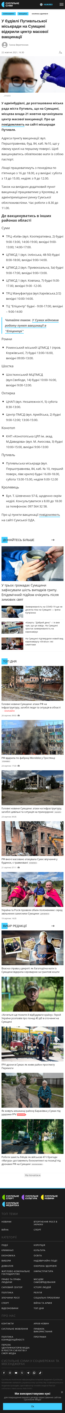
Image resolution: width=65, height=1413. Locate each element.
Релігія (38, 1292)
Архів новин (41, 1323)
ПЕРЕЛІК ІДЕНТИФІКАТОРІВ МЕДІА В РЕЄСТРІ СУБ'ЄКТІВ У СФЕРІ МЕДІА (16, 1349)
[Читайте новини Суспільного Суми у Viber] (22, 1372)
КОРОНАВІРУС (8, 14)
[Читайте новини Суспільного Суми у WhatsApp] (34, 1372)
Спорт (5, 1303)
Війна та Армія (43, 1303)
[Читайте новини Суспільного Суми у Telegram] (28, 1372)
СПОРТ (37, 1229)
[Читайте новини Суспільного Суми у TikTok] (40, 1372)
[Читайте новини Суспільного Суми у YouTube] (16, 1372)
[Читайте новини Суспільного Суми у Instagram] (10, 1372)
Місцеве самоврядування (44, 1281)
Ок (32, 1406)
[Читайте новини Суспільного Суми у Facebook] (4, 1372)
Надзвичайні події (45, 1260)
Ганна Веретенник (18, 44)
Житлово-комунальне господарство (16, 1273)
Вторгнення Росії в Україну (45, 1223)
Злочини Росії (11, 1297)
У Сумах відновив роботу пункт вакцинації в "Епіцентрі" (32, 325)
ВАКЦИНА (23, 14)
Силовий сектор (12, 1287)
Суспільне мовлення (15, 1328)
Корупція (39, 1245)
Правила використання (43, 1330)
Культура (39, 1250)
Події (5, 1245)
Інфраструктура (43, 1271)
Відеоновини (10, 1308)
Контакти (8, 1323)
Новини (6, 1221)
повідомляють (13, 124)
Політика (7, 1292)
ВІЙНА (5, 1229)
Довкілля (7, 1265)
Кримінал (8, 1250)
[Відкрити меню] (62, 4)
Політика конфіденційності (13, 1338)
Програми (40, 1336)
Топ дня (39, 1308)
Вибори (6, 1260)
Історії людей (42, 1287)
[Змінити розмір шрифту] (60, 52)
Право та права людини (11, 1281)
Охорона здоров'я (40, 14)
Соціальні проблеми (47, 1297)
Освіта (38, 1255)
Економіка (8, 1255)
